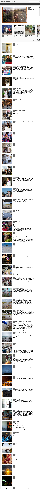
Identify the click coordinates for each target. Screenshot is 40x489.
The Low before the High (19, 299)
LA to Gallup (17, 465)
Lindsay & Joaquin (18, 44)
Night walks (17, 377)
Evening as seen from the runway (21, 365)
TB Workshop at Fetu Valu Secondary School (23, 277)
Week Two (17, 432)
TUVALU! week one (18, 443)
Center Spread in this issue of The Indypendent (23, 488)
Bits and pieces (17, 399)
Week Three (17, 421)
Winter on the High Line (19, 99)
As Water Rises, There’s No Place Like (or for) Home (24, 199)
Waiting (16, 266)
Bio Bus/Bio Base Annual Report (20, 110)
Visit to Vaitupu (17, 221)
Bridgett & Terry (17, 188)
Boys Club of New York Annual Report (21, 55)
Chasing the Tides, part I (19, 310)
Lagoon (16, 243)
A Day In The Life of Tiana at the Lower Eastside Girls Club (19, 37)
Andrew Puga (17, 232)
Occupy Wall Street (18, 210)
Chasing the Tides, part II (19, 288)
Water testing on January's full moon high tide (23, 321)
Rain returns (17, 343)
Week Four (17, 410)
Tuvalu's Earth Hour (18, 254)
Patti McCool (29, 35)
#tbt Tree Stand (6, 35)
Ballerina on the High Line (19, 166)
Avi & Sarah (17, 177)
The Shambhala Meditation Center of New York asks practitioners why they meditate (24, 122)
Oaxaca (16, 477)
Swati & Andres (17, 454)
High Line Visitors (18, 77)
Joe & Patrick (17, 132)
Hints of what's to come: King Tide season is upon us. (24, 332)
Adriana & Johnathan (18, 88)
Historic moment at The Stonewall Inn (21, 66)
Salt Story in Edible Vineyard (20, 155)
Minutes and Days (18, 388)
